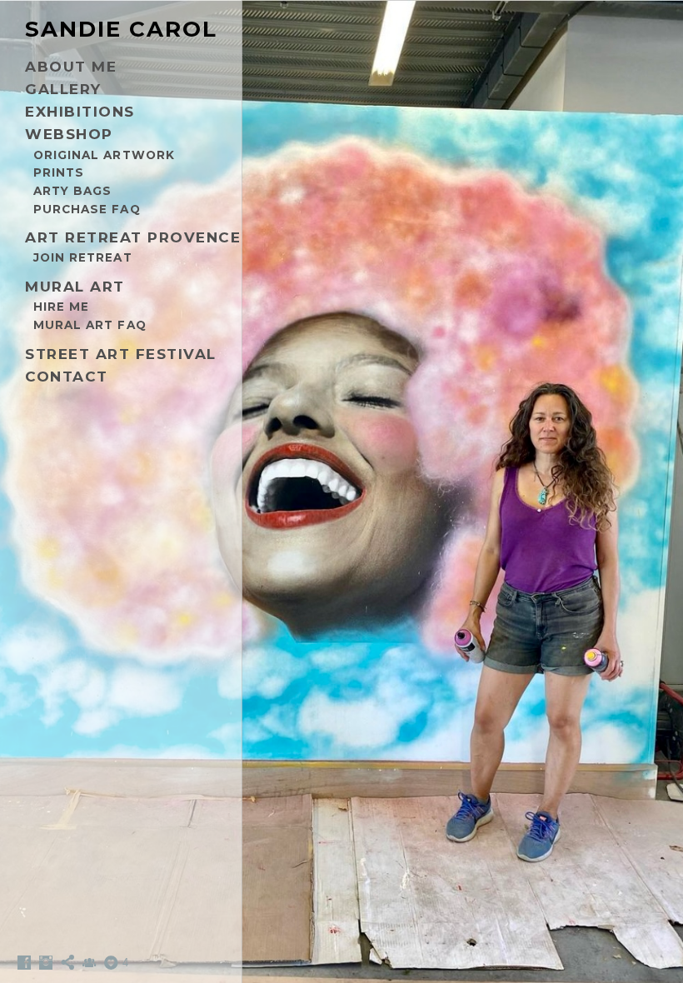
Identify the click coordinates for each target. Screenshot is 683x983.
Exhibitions (80, 111)
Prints (58, 172)
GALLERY (63, 89)
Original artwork (104, 155)
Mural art (75, 286)
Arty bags (72, 190)
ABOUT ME (71, 66)
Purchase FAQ (87, 209)
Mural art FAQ (90, 325)
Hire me (61, 306)
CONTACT (66, 376)
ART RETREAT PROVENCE (133, 237)
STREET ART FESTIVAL (121, 354)
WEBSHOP (69, 134)
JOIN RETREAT (82, 257)
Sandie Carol (121, 29)
